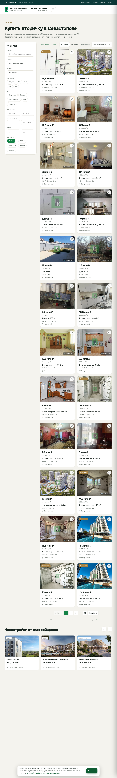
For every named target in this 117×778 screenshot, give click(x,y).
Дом (24, 100)
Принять (91, 771)
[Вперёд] (109, 629)
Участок (12, 104)
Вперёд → (93, 613)
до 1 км (22, 145)
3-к (10, 86)
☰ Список (64, 45)
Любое (11, 141)
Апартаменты (14, 100)
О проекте (99, 620)
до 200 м (21, 141)
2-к (25, 82)
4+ (16, 86)
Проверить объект (98, 3)
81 (85, 613)
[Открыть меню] (53, 9)
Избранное (85, 3)
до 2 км (11, 150)
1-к (19, 82)
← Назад (58, 613)
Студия (11, 82)
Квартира (12, 95)
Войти (110, 3)
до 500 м (12, 145)
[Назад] (103, 629)
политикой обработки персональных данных (43, 773)
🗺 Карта (74, 44)
